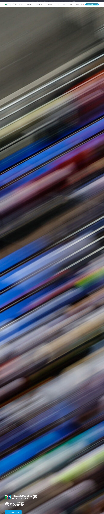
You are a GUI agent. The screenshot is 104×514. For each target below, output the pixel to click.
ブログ (58, 4)
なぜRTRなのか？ (39, 4)
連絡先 (77, 4)
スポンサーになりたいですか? (92, 4)
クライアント (49, 4)
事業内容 (29, 4)
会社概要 (20, 4)
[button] (83, 4)
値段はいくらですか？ (67, 4)
